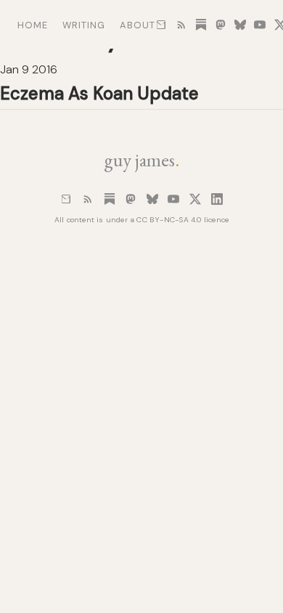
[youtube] (260, 25)
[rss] (181, 25)
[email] (161, 25)
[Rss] (88, 199)
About (137, 25)
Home (32, 25)
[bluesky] (240, 25)
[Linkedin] (217, 199)
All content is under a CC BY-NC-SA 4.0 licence (141, 219)
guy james (141, 159)
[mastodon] (220, 25)
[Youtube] (173, 199)
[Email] (66, 199)
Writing (83, 25)
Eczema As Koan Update (99, 93)
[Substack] (109, 199)
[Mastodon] (130, 199)
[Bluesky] (152, 199)
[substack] (201, 25)
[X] (195, 199)
